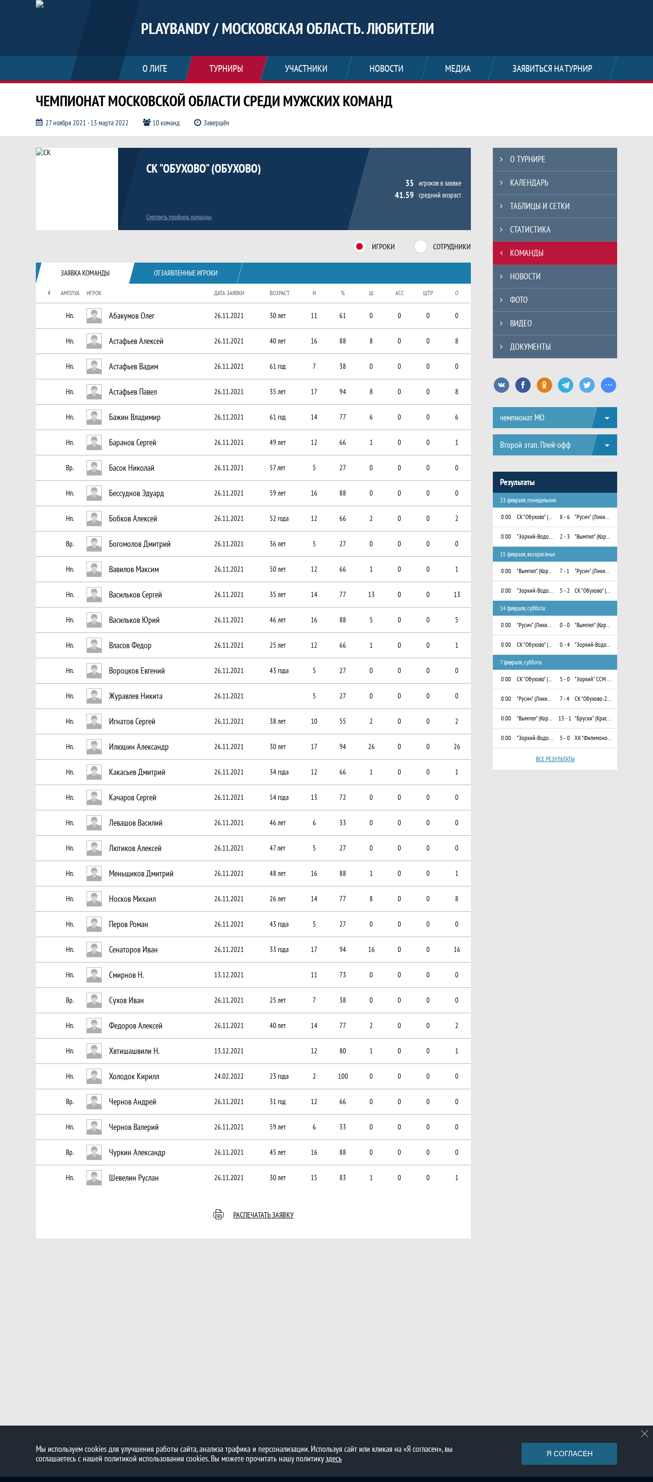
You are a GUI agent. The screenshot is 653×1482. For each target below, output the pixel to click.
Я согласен (569, 1453)
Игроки (383, 246)
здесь (334, 1458)
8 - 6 (565, 517)
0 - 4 (565, 645)
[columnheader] (45, 293)
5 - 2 (565, 590)
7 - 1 (564, 571)
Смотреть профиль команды (179, 216)
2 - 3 (565, 536)
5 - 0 (565, 679)
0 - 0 (565, 625)
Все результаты (555, 759)
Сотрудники (452, 246)
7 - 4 (564, 699)
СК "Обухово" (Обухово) (203, 168)
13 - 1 (564, 718)
